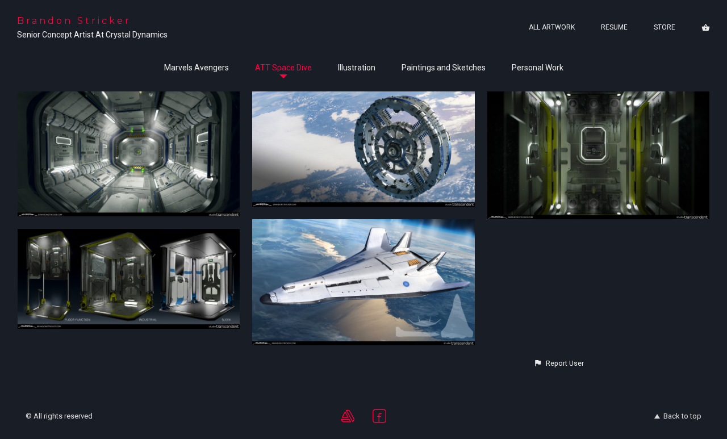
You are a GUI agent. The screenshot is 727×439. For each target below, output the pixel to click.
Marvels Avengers (196, 67)
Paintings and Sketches (444, 67)
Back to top (682, 416)
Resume (614, 27)
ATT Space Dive (283, 67)
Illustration (356, 67)
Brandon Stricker (74, 20)
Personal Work (537, 67)
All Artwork (552, 27)
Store (664, 27)
